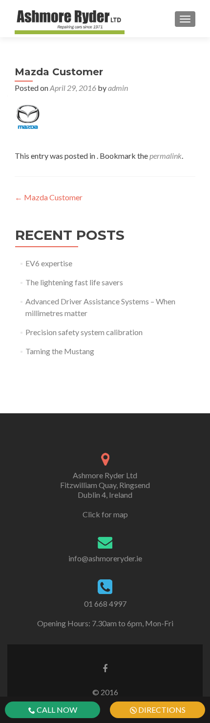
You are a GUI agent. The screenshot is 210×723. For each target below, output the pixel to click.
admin (118, 87)
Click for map (105, 514)
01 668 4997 (105, 603)
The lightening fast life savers (74, 282)
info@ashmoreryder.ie (105, 558)
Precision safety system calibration (84, 332)
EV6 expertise (48, 263)
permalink (165, 155)
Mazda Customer (49, 197)
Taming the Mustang (59, 351)
